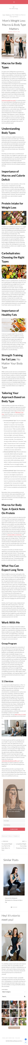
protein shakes (11, 534)
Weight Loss (16, 31)
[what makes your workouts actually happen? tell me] (5, 1004)
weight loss (16, 836)
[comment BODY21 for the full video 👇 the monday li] (22, 1004)
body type (4, 836)
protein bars (18, 534)
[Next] (23, 885)
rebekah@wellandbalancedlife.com (10, 761)
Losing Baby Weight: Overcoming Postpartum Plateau (21, 845)
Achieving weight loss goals (9, 100)
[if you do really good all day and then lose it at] (5, 1021)
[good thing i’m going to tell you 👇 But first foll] (22, 1021)
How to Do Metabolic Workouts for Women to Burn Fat (13, 900)
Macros (10, 31)
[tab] (11, 907)
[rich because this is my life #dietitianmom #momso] (14, 1021)
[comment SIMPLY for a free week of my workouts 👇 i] (14, 1013)
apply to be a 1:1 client (20, 714)
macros (10, 836)
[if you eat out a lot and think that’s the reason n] (5, 1013)
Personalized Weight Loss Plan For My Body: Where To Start (7, 846)
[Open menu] (14, 2)
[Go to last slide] (5, 885)
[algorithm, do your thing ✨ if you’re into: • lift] (14, 1004)
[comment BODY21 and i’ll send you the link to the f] (22, 1013)
